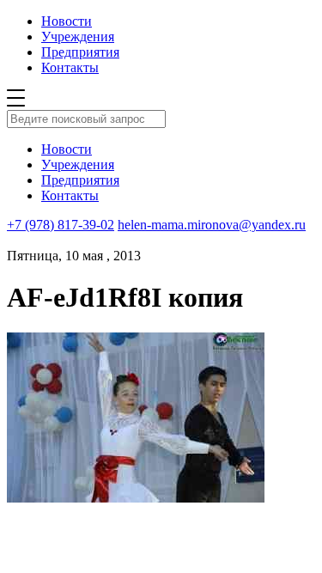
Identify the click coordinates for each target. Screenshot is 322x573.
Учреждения (77, 36)
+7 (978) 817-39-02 (60, 224)
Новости (66, 21)
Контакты (70, 67)
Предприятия (80, 52)
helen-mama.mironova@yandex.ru (212, 224)
